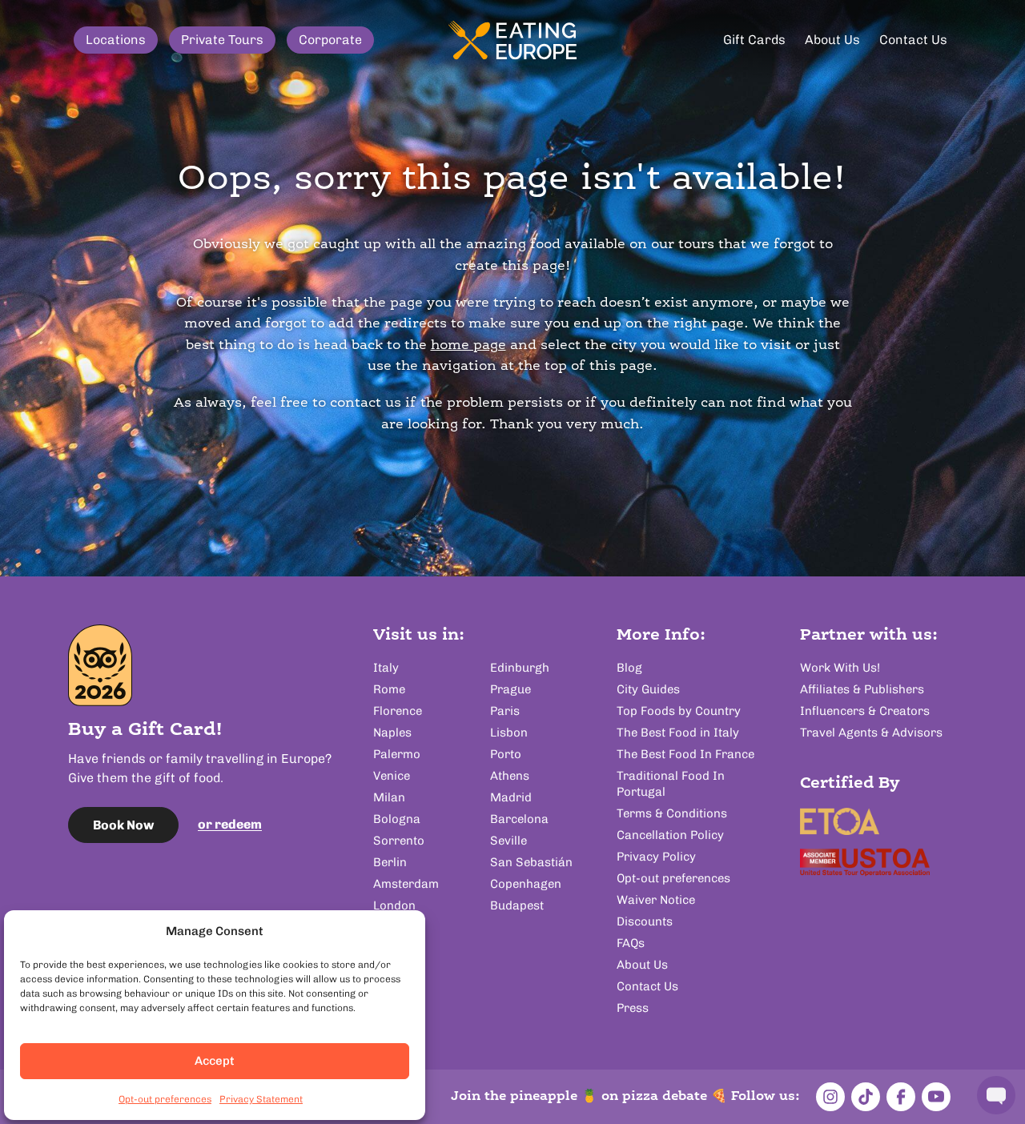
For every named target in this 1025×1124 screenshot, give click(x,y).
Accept (215, 1061)
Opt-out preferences (165, 1099)
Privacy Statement (261, 1099)
